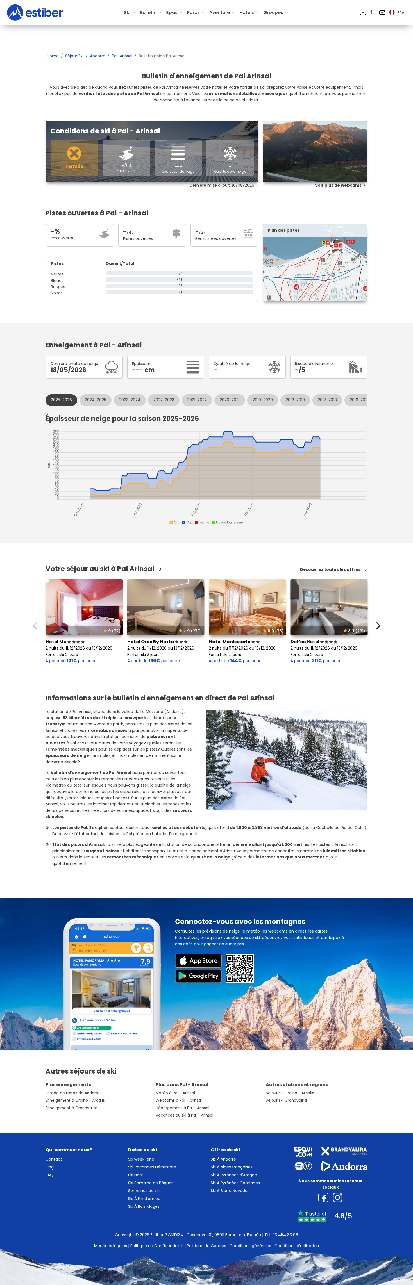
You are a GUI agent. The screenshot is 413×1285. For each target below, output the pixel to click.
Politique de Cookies (206, 1245)
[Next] (377, 625)
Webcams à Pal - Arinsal (179, 1100)
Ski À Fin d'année (144, 1198)
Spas (172, 12)
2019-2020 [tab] (263, 400)
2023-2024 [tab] (129, 400)
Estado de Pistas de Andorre (73, 1093)
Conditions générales (250, 1245)
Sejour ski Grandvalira (286, 1100)
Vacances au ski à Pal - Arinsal (184, 1115)
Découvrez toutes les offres (330, 570)
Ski (127, 12)
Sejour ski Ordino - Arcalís (290, 1093)
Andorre (97, 56)
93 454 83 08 (285, 1235)
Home (53, 56)
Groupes (273, 12)
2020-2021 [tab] (230, 400)
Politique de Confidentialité (156, 1245)
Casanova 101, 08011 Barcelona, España (224, 1235)
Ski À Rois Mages (144, 1206)
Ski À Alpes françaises (232, 1167)
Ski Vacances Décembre (152, 1167)
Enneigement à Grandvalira (71, 1108)
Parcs (193, 12)
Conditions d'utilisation (296, 1245)
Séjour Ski (74, 56)
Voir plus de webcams (338, 185)
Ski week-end (141, 1159)
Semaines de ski (144, 1190)
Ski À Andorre (223, 1159)
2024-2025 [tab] (95, 400)
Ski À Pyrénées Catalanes (235, 1183)
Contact (54, 1159)
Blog (50, 1167)
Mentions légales (110, 1245)
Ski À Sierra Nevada (229, 1190)
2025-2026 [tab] (61, 400)
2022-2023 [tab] (163, 400)
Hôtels (246, 12)
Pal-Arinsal (122, 56)
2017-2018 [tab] (327, 400)
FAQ (49, 1175)
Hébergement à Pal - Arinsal (182, 1108)
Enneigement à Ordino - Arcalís (75, 1100)
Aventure (219, 12)
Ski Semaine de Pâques (150, 1183)
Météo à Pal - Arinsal (175, 1093)
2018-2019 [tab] (295, 400)
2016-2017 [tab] (359, 400)
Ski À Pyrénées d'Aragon (234, 1175)
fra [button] (400, 12)
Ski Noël (135, 1175)
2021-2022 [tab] (197, 400)
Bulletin (148, 12)
